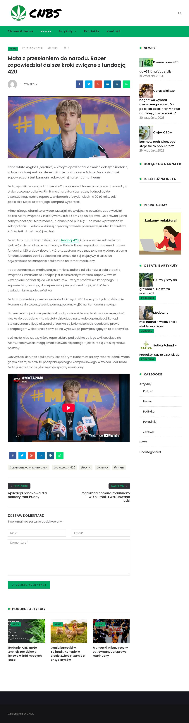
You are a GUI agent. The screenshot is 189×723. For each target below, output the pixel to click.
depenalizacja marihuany (29, 467)
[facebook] (79, 84)
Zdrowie (146, 330)
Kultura (148, 391)
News (15, 624)
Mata (87, 467)
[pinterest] (117, 84)
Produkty (91, 31)
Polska (103, 467)
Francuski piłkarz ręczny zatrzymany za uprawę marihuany (110, 652)
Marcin (32, 84)
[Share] (127, 50)
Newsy (45, 31)
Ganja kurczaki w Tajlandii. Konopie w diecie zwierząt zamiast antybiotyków (68, 654)
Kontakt (113, 31)
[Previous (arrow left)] (11, 364)
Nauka (147, 401)
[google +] (98, 84)
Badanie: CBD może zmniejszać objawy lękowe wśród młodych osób (25, 654)
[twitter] (88, 84)
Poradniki (147, 298)
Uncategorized (150, 452)
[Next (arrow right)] (132, 364)
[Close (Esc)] (135, 50)
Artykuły (66, 31)
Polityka (148, 411)
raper (120, 467)
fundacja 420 (65, 467)
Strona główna (20, 31)
